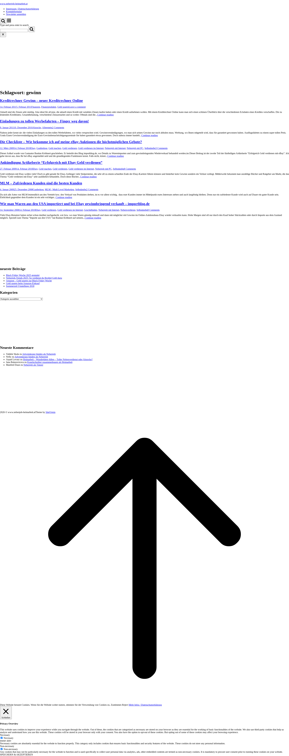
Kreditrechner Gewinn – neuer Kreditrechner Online (41, 100)
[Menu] (9, 22)
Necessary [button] (5, 735)
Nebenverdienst (127, 210)
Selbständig (149, 148)
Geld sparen (63, 107)
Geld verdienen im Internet (91, 148)
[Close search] (3, 34)
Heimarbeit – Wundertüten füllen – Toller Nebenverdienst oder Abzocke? (58, 359)
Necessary (8, 738)
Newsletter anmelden (16, 14)
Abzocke (37, 127)
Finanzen (35, 107)
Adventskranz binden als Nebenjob (39, 354)
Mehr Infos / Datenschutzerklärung (145, 705)
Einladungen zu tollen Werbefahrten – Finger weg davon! (44, 121)
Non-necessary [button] (7, 746)
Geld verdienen (69, 148)
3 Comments (161, 148)
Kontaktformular (14, 11)
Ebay (32, 148)
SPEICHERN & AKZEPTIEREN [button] (16, 754)
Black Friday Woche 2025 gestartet (22, 275)
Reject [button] (125, 705)
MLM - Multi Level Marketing (59, 189)
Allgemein (47, 127)
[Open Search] (3, 21)
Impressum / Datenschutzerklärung (22, 9)
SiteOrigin (50, 412)
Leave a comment (77, 107)
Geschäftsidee (90, 210)
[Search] (31, 29)
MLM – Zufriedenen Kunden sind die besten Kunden (41, 183)
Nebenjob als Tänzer (33, 365)
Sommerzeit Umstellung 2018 (20, 286)
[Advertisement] (144, 60)
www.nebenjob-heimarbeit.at (14, 3)
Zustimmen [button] (116, 705)
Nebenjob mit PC (135, 148)
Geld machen (54, 148)
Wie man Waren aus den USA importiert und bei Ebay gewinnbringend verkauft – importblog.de (75, 204)
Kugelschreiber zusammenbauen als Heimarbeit (49, 362)
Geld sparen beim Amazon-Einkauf (23, 283)
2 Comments (58, 127)
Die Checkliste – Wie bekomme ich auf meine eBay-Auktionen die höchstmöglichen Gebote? (71, 142)
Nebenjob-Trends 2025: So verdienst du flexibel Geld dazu (34, 278)
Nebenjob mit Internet (115, 148)
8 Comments (130, 169)
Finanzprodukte (48, 107)
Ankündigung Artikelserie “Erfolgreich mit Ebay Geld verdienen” (51, 162)
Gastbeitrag (41, 148)
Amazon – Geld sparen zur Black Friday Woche (29, 280)
